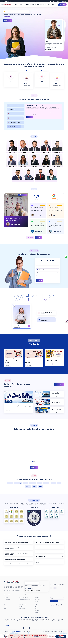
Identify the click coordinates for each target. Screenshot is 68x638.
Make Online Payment (23, 601)
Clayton (40, 486)
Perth (59, 483)
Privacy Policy (46, 631)
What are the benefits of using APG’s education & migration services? (16, 548)
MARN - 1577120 (34, 166)
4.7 (3, 1)
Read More (8, 410)
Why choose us (7, 599)
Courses (21, 4)
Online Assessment (23, 602)
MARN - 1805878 (46, 166)
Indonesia (47, 627)
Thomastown (32, 483)
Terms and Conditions (53, 631)
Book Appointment (62, 4)
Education (36, 4)
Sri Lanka (42, 627)
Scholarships (22, 608)
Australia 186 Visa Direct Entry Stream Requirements (17, 405)
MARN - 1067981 (12, 152)
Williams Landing (18, 483)
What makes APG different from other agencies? (16, 559)
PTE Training (21, 606)
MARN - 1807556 (46, 152)
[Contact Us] (51, 588)
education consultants (14, 622)
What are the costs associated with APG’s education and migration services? (17, 554)
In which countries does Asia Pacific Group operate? (47, 542)
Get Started (47, 49)
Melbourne (9, 483)
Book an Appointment (23, 597)
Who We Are (16, 4)
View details (30, 118)
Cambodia (26, 627)
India (31, 627)
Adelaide (53, 483)
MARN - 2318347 (29, 181)
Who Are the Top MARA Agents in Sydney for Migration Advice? (56, 394)
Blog (5, 608)
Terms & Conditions (40, 277)
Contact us (53, 4)
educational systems (28, 620)
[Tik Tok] (59, 605)
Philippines (36, 627)
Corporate (31, 4)
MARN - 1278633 (23, 152)
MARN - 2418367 (23, 166)
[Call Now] (56, 588)
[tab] (15, 105)
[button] (52, 51)
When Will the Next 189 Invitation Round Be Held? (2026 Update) (56, 410)
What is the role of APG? (41, 547)
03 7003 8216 (8, 1)
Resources (48, 4)
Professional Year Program (51, 41)
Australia (20, 627)
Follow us (33, 467)
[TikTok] (54, 1)
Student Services (42, 4)
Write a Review (30, 237)
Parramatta (46, 483)
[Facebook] (47, 1)
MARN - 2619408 (52, 181)
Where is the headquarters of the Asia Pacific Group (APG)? (47, 561)
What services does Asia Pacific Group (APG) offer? (16, 542)
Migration (26, 4)
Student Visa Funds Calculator (25, 599)
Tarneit (25, 483)
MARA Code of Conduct (24, 604)
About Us (6, 597)
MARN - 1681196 (12, 166)
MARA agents (14, 623)
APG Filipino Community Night (52, 360)
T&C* (37, 1)
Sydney (39, 483)
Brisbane (34, 486)
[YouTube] (50, 1)
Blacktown (28, 486)
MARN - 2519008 (40, 181)
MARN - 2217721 (34, 152)
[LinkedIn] (52, 1)
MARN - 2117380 (57, 152)
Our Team (6, 602)
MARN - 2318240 (17, 181)
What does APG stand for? (42, 556)
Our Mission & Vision (8, 601)
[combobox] (37, 269)
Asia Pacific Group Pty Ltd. (17, 631)
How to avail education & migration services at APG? (16, 563)
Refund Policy (61, 631)
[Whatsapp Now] (54, 588)
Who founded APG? (40, 551)
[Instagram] (49, 1)
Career (5, 606)
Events (5, 604)
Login (58, 1)
